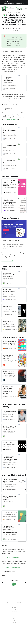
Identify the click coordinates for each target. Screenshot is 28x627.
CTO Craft (14, 609)
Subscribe (14, 607)
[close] (26, 2)
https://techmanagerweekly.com (10, 567)
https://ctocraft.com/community (10, 557)
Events (14, 620)
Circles (14, 613)
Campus (14, 622)
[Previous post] (2, 583)
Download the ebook (7, 261)
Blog (14, 618)
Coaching (14, 616)
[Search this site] (23, 9)
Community (14, 611)
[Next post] (26, 583)
